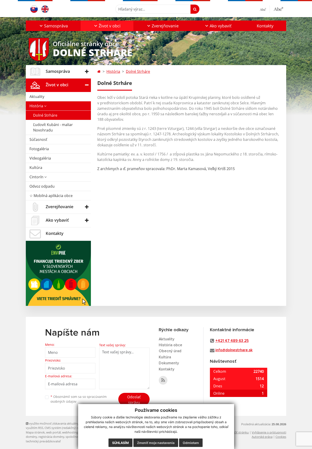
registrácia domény (51, 437)
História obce (170, 345)
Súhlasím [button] (120, 443)
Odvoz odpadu (42, 186)
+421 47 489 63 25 (232, 341)
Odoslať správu (134, 399)
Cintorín (36, 176)
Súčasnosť (38, 139)
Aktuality (36, 96)
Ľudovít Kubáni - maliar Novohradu (53, 127)
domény (31, 437)
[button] (53, 26)
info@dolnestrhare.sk (234, 350)
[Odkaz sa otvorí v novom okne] (163, 380)
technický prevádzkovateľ (43, 441)
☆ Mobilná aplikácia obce (51, 195)
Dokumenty (169, 363)
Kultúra (35, 167)
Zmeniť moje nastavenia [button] (156, 443)
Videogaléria (40, 158)
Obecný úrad (170, 351)
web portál (53, 432)
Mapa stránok (35, 432)
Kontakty (265, 26)
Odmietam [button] (191, 443)
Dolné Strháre (45, 115)
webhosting (70, 432)
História (36, 105)
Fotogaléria (39, 148)
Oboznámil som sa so (78, 399)
